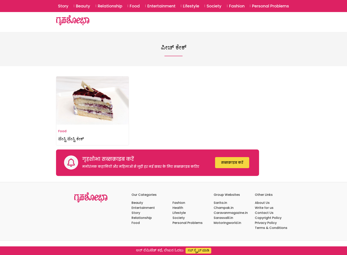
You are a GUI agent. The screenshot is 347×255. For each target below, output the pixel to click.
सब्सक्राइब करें (232, 162)
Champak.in (224, 207)
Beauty (83, 6)
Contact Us (264, 212)
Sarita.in (220, 202)
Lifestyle (191, 6)
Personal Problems (270, 6)
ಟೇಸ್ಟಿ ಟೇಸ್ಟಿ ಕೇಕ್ (71, 139)
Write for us (264, 207)
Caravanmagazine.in (231, 212)
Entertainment (161, 6)
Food (135, 6)
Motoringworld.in (227, 222)
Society (214, 6)
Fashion (237, 6)
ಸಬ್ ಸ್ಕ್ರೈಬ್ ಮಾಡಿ (198, 250)
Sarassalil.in (223, 217)
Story (63, 6)
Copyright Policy (268, 217)
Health (177, 207)
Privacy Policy (266, 222)
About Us (262, 202)
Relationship (110, 6)
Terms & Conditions (271, 228)
